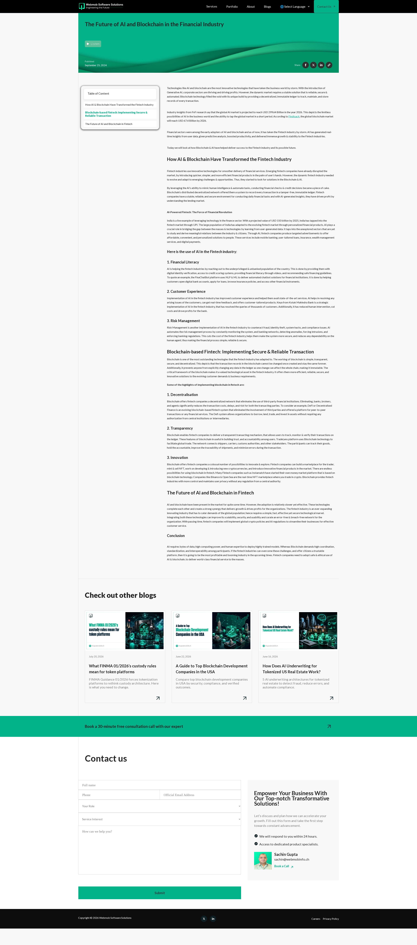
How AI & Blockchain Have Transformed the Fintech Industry (119, 104)
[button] (212, 6)
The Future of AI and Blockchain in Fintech (108, 123)
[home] (101, 6)
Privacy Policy (331, 918)
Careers (315, 918)
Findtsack (294, 116)
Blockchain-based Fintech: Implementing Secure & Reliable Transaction (116, 114)
